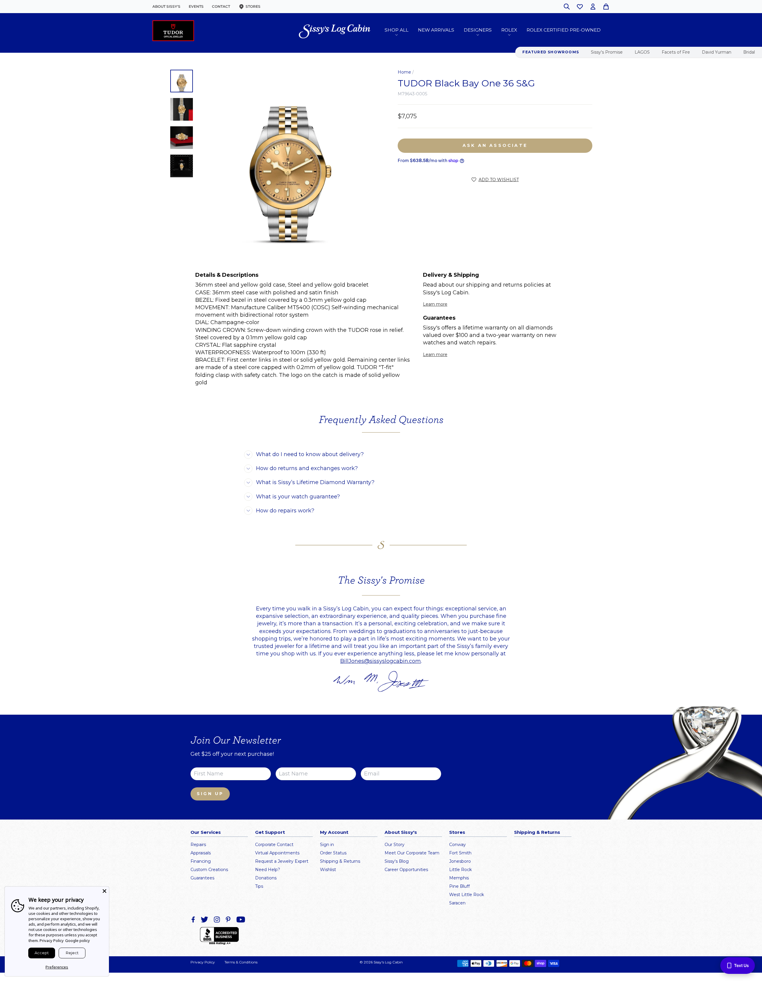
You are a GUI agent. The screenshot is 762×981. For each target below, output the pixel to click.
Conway (457, 844)
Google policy (77, 940)
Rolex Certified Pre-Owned (564, 30)
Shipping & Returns (340, 861)
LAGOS (642, 52)
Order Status (333, 853)
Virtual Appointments (277, 853)
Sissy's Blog (397, 861)
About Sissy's (166, 6)
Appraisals (200, 853)
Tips (259, 886)
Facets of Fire (676, 52)
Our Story (395, 844)
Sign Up (210, 793)
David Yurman (716, 52)
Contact (221, 6)
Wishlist (328, 869)
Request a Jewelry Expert (281, 861)
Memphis (459, 878)
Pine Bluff (459, 886)
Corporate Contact (274, 844)
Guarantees (202, 878)
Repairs (198, 844)
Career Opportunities (406, 869)
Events (196, 6)
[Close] (104, 891)
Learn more (435, 304)
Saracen (457, 903)
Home (404, 72)
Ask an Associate (495, 145)
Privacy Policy (202, 962)
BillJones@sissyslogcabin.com (380, 661)
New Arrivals (436, 30)
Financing (200, 861)
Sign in (327, 844)
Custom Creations (209, 869)
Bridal (749, 52)
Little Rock (460, 869)
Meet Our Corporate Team (412, 853)
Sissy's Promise (607, 52)
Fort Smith (460, 853)
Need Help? (267, 869)
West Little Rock (466, 894)
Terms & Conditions (240, 962)
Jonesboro (460, 861)
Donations (266, 878)
